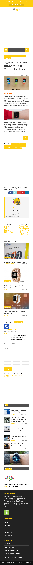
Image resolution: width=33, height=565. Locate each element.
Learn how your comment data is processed (14, 375)
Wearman (6, 73)
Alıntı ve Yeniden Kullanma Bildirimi (15, 557)
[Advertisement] (16, 30)
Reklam (7, 529)
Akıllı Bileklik (27, 562)
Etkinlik (18, 56)
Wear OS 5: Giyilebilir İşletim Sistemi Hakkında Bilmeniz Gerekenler (19, 419)
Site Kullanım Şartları (11, 550)
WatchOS (23, 56)
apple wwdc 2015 (9, 147)
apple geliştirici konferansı (19, 144)
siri (21, 147)
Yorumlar (17, 405)
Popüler (11, 405)
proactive (16, 147)
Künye (20, 1)
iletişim (6, 486)
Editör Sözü (8, 536)
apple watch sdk (22, 145)
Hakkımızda (14, 1)
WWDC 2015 (7, 58)
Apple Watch (13, 56)
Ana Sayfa (8, 1)
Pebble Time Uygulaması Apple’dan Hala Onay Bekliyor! (24, 230)
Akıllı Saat (7, 56)
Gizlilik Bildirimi (10, 547)
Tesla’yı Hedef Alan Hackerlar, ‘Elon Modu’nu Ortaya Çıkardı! (19, 429)
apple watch (13, 145)
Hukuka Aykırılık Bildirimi (12, 554)
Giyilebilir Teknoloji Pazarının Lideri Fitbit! (9, 229)
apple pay (7, 145)
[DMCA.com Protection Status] (6, 514)
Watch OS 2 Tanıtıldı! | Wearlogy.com (15, 329)
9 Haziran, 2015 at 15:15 (10, 331)
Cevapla (6, 333)
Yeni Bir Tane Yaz (18, 322)
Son (6, 405)
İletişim (25, 1)
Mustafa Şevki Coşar (9, 263)
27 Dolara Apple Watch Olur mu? (15, 262)
